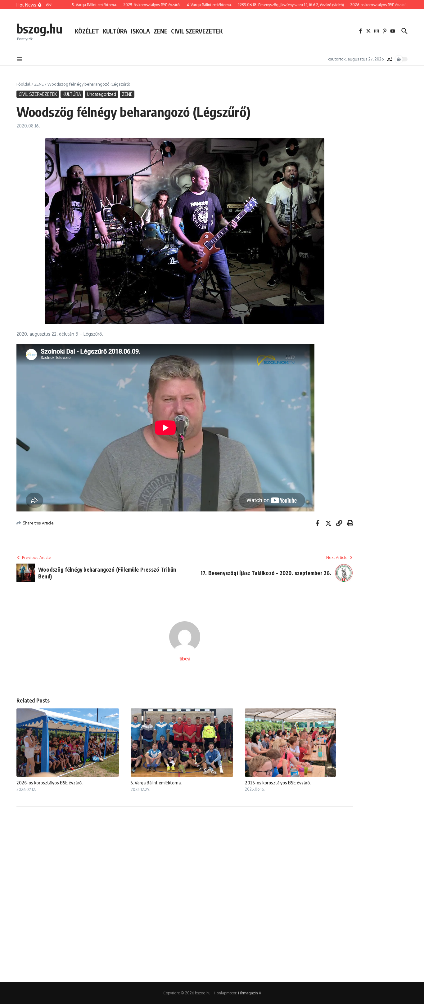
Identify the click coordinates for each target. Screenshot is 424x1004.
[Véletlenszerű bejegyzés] (389, 59)
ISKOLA (140, 31)
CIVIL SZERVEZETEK (197, 31)
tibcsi (184, 659)
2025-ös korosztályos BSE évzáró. (278, 782)
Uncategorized (101, 94)
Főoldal (23, 84)
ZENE (160, 31)
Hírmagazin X (249, 993)
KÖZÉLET (87, 31)
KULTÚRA (115, 31)
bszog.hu (39, 28)
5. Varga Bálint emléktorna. (156, 782)
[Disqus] (184, 893)
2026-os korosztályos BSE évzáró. (49, 782)
